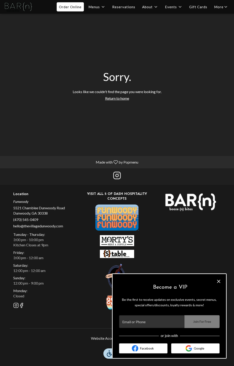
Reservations (123, 7)
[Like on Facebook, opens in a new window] (21, 306)
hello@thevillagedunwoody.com (38, 226)
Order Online (70, 7)
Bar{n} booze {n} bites (190, 202)
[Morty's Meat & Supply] (117, 240)
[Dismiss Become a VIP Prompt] (218, 281)
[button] (97, 6)
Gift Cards (198, 7)
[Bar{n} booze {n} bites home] (24, 7)
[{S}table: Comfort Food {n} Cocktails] (117, 253)
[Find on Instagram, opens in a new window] (117, 176)
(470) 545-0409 (25, 219)
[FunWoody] (117, 217)
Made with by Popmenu (70, 162)
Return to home (117, 98)
